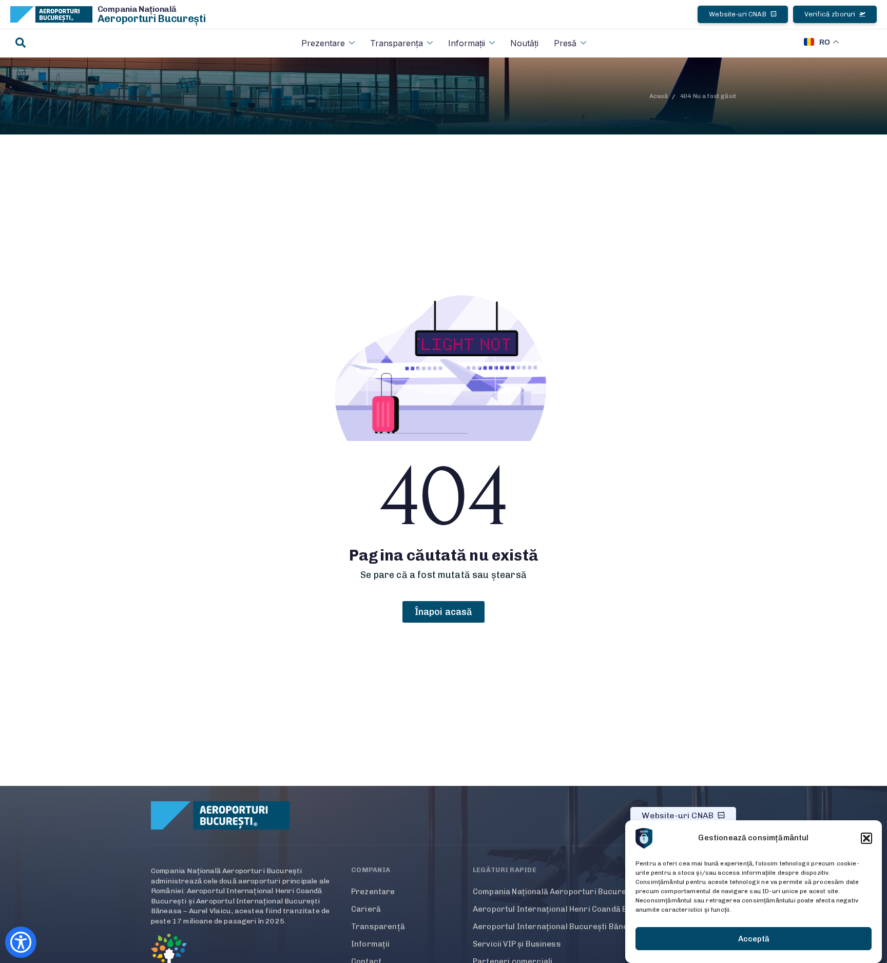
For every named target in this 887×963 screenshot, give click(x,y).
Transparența (396, 43)
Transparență (378, 926)
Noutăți (524, 43)
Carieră (366, 909)
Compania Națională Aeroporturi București (554, 891)
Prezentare (323, 43)
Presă (565, 43)
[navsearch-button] (20, 43)
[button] (866, 838)
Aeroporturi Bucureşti (152, 18)
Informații (466, 43)
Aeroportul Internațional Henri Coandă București (566, 909)
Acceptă (753, 938)
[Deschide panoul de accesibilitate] (20, 942)
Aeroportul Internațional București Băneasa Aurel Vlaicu (581, 926)
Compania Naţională (137, 9)
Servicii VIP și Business (517, 944)
